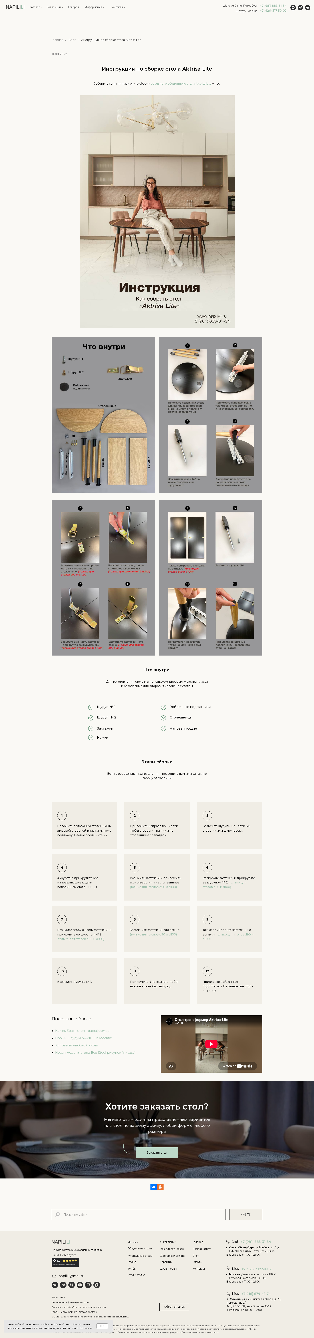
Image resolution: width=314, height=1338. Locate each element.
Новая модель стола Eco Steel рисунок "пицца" (95, 1053)
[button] (157, 1152)
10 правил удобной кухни (76, 1045)
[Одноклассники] (160, 1187)
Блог (72, 40)
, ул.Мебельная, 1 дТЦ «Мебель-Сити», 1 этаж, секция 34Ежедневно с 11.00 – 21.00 (252, 1251)
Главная (57, 40)
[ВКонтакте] (153, 1187)
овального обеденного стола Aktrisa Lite (181, 83)
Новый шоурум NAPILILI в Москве (83, 1038)
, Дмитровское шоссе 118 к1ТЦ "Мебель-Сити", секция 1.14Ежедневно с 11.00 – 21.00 (251, 1278)
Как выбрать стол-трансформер (82, 1031)
